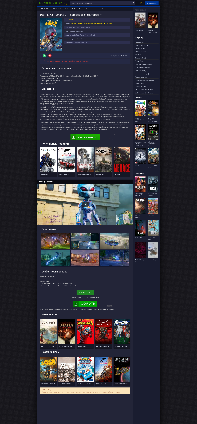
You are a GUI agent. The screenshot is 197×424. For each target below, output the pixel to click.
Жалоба (125, 56)
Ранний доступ (140, 51)
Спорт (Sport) (140, 83)
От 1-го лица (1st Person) (144, 90)
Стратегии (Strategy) (142, 67)
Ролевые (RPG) (140, 71)
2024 (73, 9)
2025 (66, 9)
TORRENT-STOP (53, 3)
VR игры (138, 55)
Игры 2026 (57, 9)
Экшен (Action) (76, 24)
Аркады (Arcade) (141, 77)
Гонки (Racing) (140, 61)
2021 (94, 9)
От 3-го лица (107, 24)
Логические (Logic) (142, 74)
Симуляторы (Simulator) (143, 64)
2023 (80, 9)
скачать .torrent (85, 292)
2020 (101, 9)
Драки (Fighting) (141, 86)
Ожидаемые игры (141, 45)
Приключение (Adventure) (92, 24)
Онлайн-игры (140, 48)
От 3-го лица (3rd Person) (144, 93)
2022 (71, 20)
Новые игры (44, 9)
